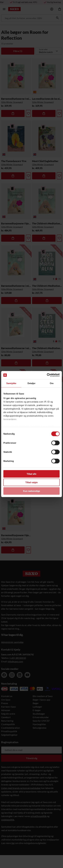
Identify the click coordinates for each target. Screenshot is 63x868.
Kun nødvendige (31, 491)
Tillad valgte (31, 482)
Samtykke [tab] (11, 383)
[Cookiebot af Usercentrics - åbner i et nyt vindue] (47, 375)
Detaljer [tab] (32, 383)
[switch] (55, 442)
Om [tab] (51, 383)
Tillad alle (31, 473)
